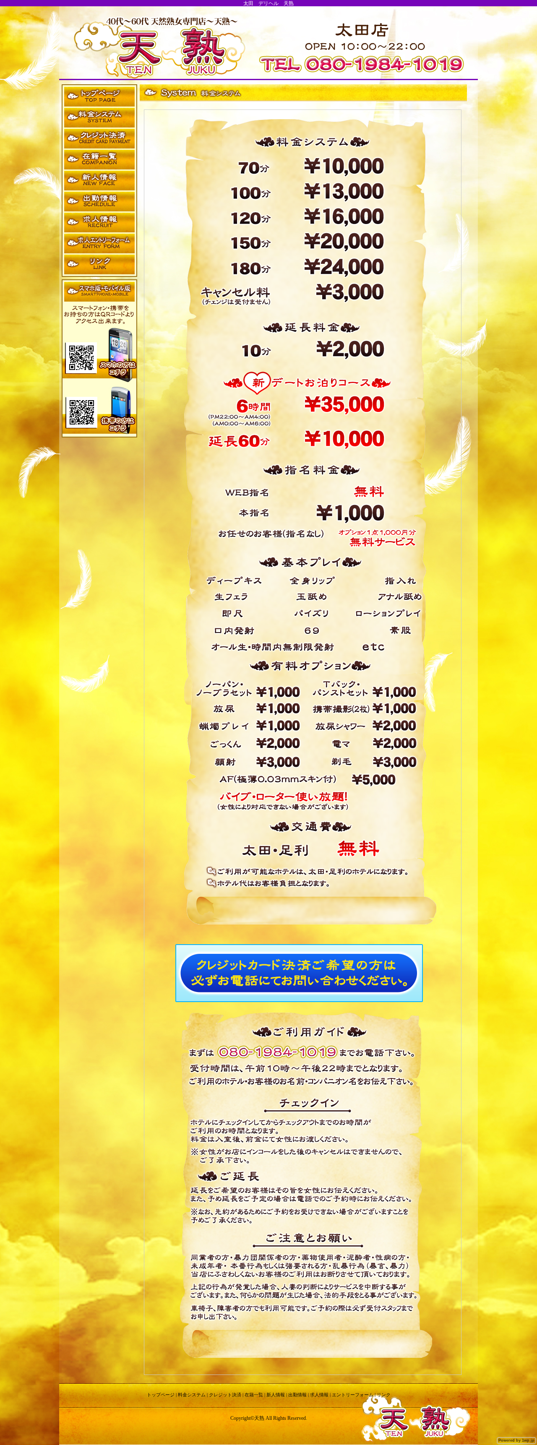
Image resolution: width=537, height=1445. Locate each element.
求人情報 (319, 1394)
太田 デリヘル (261, 3)
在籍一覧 (254, 1394)
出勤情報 (297, 1394)
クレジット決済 (225, 1394)
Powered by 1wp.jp (516, 1440)
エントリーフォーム (352, 1394)
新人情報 (275, 1394)
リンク (384, 1394)
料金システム (192, 1394)
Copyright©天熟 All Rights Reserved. (268, 1418)
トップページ (161, 1394)
